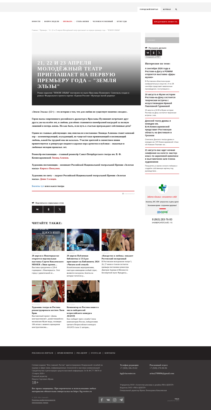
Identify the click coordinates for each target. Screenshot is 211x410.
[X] (59, 209)
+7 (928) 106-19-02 (128, 368)
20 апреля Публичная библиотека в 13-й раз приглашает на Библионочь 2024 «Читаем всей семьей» (83, 260)
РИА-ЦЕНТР (82, 353)
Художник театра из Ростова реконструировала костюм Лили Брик (48, 310)
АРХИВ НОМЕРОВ (65, 353)
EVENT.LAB (96, 353)
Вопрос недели (51, 21)
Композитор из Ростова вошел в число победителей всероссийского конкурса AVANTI (83, 311)
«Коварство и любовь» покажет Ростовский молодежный (117, 257)
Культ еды (122, 21)
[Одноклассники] (48, 209)
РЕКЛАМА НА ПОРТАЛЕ (42, 353)
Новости (36, 21)
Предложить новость (166, 22)
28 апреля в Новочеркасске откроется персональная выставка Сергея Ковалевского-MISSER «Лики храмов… (48, 260)
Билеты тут (38, 186)
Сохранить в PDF (153, 57)
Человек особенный (103, 21)
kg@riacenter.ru (127, 373)
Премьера (67, 21)
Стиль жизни (82, 21)
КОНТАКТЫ (110, 353)
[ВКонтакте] (37, 209)
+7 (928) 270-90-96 (158, 368)
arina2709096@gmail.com (162, 373)
